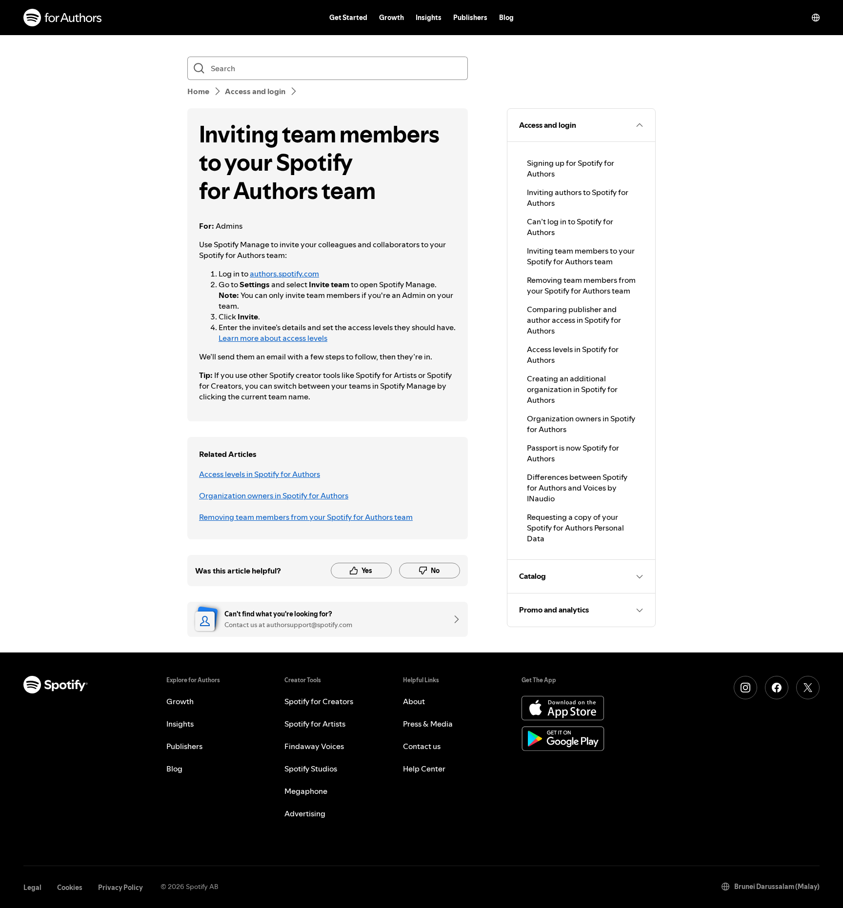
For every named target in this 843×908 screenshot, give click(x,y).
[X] (808, 687)
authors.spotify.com (284, 273)
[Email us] (453, 619)
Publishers (470, 17)
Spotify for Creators (318, 701)
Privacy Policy (120, 887)
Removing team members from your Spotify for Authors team (306, 517)
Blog (506, 17)
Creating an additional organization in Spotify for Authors (572, 389)
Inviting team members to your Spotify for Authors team (581, 256)
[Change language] (816, 17)
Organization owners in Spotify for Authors (273, 495)
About (414, 701)
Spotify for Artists (314, 723)
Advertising (304, 813)
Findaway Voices (314, 746)
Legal (32, 887)
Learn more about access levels (273, 338)
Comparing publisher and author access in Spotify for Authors (574, 320)
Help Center (424, 768)
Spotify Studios (310, 768)
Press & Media (428, 723)
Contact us (422, 746)
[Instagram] (745, 687)
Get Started (348, 17)
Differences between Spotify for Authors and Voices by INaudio (577, 488)
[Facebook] (776, 687)
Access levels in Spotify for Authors (259, 474)
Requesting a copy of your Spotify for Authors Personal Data (575, 528)
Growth (391, 17)
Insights (429, 17)
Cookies (69, 887)
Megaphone (305, 791)
